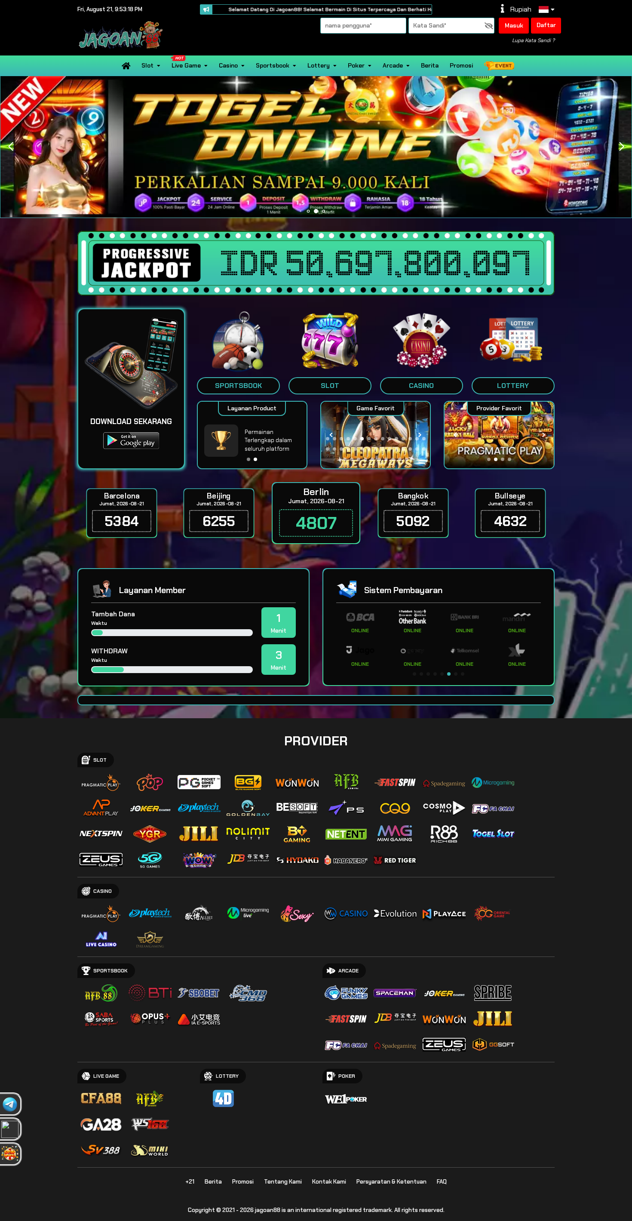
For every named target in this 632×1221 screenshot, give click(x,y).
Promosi (461, 65)
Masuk (514, 25)
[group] (499, 435)
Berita (430, 65)
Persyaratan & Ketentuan (391, 1181)
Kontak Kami (329, 1181)
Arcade (393, 65)
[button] (621, 146)
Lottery (318, 65)
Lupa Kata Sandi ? (533, 40)
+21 (189, 1181)
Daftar (546, 25)
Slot (147, 65)
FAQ (442, 1181)
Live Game (186, 65)
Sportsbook (272, 65)
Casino (228, 65)
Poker (356, 65)
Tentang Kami (283, 1181)
